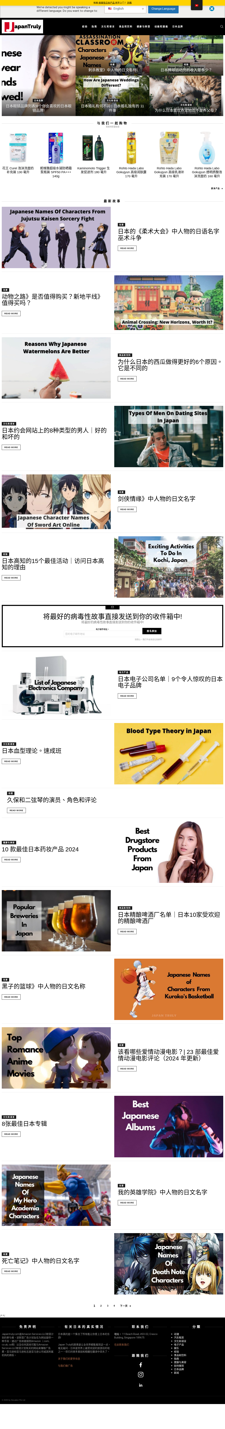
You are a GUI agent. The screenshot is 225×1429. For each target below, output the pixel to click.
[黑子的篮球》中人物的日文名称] (168, 989)
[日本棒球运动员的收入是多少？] (186, 55)
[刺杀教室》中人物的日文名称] (112, 55)
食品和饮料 (126, 26)
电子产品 (123, 672)
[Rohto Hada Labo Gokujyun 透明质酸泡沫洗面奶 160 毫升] (207, 148)
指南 (94, 26)
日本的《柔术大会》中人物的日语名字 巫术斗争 (168, 234)
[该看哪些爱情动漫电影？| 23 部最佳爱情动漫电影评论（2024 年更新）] (56, 1058)
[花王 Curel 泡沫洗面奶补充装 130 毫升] (18, 148)
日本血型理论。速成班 (32, 750)
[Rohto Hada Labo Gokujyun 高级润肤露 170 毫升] (131, 148)
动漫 (112, 64)
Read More (127, 248)
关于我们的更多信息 (69, 1358)
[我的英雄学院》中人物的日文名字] (56, 1195)
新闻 (176, 1372)
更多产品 (215, 188)
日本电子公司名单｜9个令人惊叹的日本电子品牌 (170, 682)
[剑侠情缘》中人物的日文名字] (56, 501)
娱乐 (176, 1348)
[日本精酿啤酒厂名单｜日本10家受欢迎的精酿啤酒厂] (56, 920)
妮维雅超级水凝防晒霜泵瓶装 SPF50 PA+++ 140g (56, 172)
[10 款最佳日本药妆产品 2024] (168, 852)
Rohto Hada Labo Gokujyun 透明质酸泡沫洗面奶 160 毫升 (207, 172)
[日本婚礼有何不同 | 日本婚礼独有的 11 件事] (112, 96)
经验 (85, 26)
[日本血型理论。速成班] (168, 753)
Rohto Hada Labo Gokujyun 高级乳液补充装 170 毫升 (169, 172)
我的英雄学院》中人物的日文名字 (162, 1192)
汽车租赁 (179, 1337)
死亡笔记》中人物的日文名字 (40, 1261)
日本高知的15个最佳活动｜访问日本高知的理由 (53, 564)
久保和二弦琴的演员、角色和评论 (52, 800)
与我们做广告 (65, 1365)
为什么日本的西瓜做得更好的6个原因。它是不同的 (170, 365)
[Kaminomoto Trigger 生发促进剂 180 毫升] (93, 148)
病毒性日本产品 (107, 2)
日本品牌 (177, 26)
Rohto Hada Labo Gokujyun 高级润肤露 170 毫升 (131, 172)
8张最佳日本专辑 (24, 1123)
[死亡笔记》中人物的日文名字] (168, 1263)
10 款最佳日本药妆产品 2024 (40, 849)
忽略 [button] (129, 2)
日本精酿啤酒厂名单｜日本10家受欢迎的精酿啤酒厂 (169, 917)
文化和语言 (108, 26)
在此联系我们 (121, 1344)
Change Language (163, 8)
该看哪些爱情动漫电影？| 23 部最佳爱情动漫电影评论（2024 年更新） (168, 1055)
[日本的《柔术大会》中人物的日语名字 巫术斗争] (56, 237)
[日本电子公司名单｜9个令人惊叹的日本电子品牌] (56, 685)
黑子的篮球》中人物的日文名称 (43, 986)
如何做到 (179, 1365)
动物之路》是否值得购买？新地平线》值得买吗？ (52, 299)
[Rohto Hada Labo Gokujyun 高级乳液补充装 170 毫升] (169, 148)
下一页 (124, 1306)
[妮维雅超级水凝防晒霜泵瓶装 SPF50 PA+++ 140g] (56, 148)
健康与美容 (143, 26)
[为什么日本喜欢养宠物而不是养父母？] (186, 96)
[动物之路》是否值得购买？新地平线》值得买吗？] (168, 302)
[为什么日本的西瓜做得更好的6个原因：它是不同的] (56, 368)
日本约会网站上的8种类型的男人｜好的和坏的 (54, 433)
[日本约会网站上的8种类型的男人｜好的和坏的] (168, 436)
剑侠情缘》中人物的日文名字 (156, 498)
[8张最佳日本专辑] (168, 1126)
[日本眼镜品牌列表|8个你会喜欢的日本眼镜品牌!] (39, 75)
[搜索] (221, 26)
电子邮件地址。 (102, 629)
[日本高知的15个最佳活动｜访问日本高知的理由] (168, 567)
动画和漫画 (161, 26)
